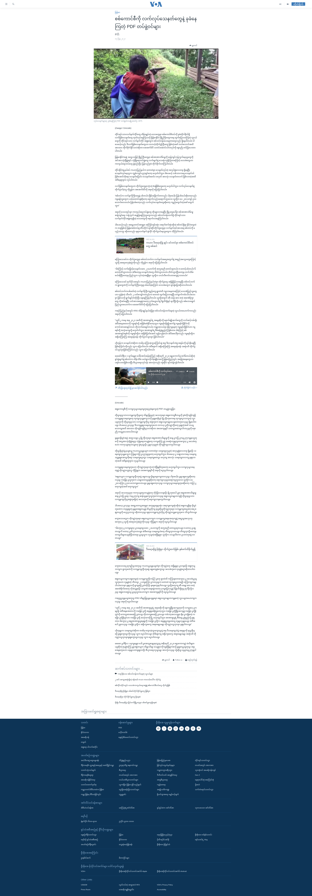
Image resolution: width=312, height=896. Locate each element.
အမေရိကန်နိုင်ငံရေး (88, 780)
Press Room (85, 890)
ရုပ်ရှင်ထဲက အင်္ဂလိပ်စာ (165, 808)
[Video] (288, 4)
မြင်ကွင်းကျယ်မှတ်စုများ (166, 765)
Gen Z (197, 775)
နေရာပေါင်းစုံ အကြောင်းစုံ (204, 780)
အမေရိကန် (85, 737)
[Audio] (280, 4)
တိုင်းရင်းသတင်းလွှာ (202, 760)
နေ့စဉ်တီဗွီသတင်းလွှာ (89, 835)
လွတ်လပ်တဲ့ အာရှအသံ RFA (129, 885)
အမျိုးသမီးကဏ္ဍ (163, 789)
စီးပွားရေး (122, 770)
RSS (120, 727)
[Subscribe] (198, 728)
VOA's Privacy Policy (165, 885)
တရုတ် (83, 742)
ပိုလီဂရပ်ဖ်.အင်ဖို (163, 840)
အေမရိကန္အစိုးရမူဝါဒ (126, 890)
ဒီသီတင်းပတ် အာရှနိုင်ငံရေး (167, 775)
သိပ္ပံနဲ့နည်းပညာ (124, 760)
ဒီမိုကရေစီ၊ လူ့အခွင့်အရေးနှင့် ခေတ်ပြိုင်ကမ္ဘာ (97, 765)
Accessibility (161, 890)
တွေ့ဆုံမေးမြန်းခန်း (125, 844)
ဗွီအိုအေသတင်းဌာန (158, 374)
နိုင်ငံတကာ (85, 732)
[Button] (193, 45)
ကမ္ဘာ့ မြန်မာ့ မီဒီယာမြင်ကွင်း (91, 794)
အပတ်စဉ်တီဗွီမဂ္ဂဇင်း (88, 844)
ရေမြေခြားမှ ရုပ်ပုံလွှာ (164, 835)
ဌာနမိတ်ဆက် (86, 858)
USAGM (84, 885)
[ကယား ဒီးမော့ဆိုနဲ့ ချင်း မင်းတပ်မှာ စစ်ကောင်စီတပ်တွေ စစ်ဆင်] (130, 245)
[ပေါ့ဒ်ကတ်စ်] (193, 728)
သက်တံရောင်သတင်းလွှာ (204, 789)
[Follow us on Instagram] (175, 728)
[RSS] (187, 728)
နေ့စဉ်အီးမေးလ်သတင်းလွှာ (128, 737)
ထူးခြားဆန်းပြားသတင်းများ (129, 789)
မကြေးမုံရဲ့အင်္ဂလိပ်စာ (127, 808)
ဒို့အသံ (197, 785)
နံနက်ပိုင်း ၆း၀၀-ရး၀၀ (89, 821)
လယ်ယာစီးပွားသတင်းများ (128, 780)
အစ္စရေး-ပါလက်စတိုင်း (89, 747)
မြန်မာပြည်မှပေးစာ (163, 760)
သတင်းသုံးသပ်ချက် (88, 770)
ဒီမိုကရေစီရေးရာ (87, 775)
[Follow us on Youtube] (170, 728)
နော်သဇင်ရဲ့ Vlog (201, 840)
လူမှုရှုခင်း (122, 794)
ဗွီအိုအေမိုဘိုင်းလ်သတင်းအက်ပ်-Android (172, 871)
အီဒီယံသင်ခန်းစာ (87, 808)
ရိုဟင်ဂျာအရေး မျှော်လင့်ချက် (168, 794)
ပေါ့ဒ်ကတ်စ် (122, 732)
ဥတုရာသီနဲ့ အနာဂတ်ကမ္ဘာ (128, 765)
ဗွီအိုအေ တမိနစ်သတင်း (203, 835)
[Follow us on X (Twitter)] (164, 728)
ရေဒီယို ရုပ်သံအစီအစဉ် (89, 840)
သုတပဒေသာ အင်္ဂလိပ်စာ (204, 808)
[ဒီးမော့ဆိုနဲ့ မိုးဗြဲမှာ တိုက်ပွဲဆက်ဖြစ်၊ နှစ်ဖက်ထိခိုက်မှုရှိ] (130, 552)
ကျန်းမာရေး (161, 785)
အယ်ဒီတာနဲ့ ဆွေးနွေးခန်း (90, 760)
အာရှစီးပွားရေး (162, 780)
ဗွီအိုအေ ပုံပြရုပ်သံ (163, 844)
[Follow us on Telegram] (181, 728)
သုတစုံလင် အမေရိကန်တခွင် (205, 770)
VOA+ (83, 871)
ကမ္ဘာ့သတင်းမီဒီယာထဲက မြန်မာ (92, 789)
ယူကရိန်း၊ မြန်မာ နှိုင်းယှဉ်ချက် (130, 785)
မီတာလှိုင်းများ (124, 858)
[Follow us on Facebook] (158, 728)
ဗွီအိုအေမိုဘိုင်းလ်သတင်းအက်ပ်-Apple (133, 871)
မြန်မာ (117, 12)
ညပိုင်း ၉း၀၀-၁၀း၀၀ (126, 821)
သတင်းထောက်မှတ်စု (88, 785)
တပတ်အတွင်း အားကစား (128, 775)
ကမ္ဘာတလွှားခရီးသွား (164, 770)
